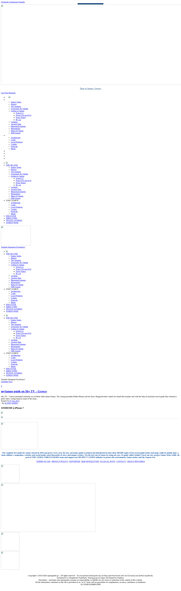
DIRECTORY (14, 153)
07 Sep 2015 (14, 401)
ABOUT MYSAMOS (136, 461)
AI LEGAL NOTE (107, 461)
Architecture (15, 138)
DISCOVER (13, 151)
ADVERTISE (74, 461)
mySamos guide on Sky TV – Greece (24, 391)
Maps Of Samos (17, 131)
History (14, 104)
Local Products (17, 142)
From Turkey (21, 117)
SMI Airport (15, 133)
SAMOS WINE (14, 158)
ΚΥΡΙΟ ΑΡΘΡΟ (11, 403)
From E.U (20, 113)
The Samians (16, 106)
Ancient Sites (16, 124)
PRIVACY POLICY (60, 461)
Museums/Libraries (18, 126)
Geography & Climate (19, 109)
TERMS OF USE (43, 461)
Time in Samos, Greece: (90, 88)
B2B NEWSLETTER (90, 461)
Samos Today (16, 102)
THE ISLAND (14, 100)
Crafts (13, 140)
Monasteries (15, 129)
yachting (14, 122)
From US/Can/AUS (23, 115)
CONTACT (121, 461)
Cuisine (14, 144)
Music (13, 149)
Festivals (14, 146)
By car (18, 120)
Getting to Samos (17, 111)
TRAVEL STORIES (16, 156)
